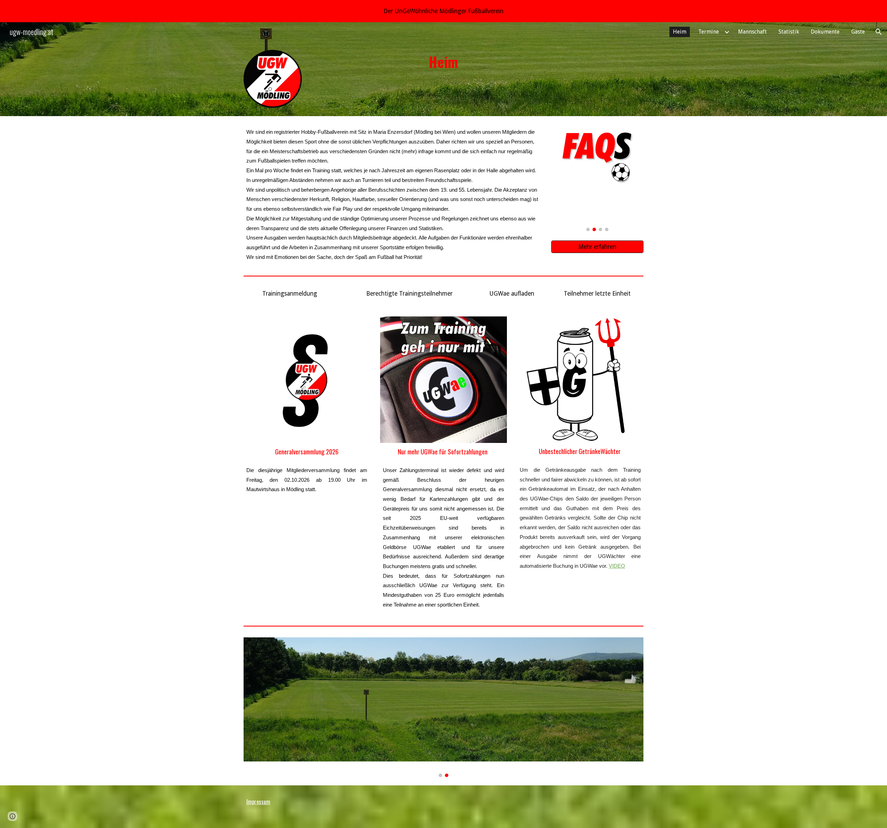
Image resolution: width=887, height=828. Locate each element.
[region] (443, 11)
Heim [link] (679, 31)
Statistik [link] (789, 31)
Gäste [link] (858, 31)
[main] (443, 61)
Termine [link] (708, 31)
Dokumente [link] (825, 31)
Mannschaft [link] (752, 31)
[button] (878, 32)
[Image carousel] (597, 177)
